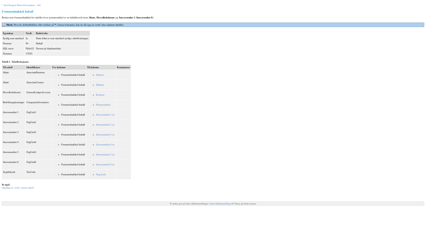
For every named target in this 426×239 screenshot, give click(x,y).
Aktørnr (100, 74)
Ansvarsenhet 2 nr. (105, 124)
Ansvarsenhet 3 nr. (105, 134)
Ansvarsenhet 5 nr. (105, 154)
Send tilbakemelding (220, 203)
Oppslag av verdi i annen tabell (18, 187)
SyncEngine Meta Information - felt (22, 5)
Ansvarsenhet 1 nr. (105, 114)
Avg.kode (101, 174)
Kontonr (100, 94)
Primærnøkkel (103, 104)
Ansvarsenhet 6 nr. (105, 164)
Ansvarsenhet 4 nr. (105, 144)
